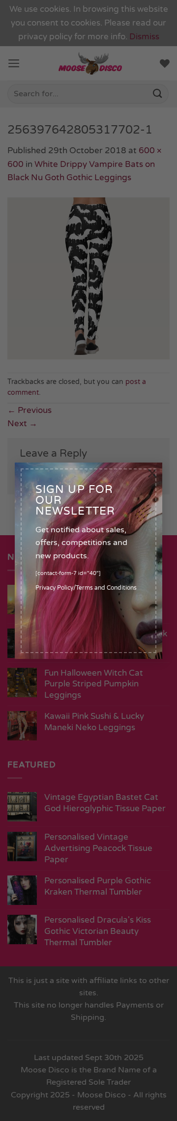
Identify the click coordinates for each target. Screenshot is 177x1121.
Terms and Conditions (106, 587)
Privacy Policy (54, 587)
